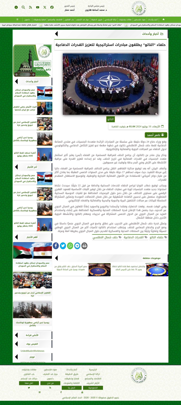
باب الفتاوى (69, 19)
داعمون (27, 19)
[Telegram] (77, 245)
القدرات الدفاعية (134, 237)
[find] (23, 7)
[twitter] (44, 7)
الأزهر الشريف (93, 383)
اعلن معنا (29, 383)
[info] (16, 7)
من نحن (50, 383)
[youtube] (37, 7)
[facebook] (52, 7)
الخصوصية (93, 388)
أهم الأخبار (32, 237)
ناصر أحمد (153, 135)
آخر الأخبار (32, 167)
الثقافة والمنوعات (71, 383)
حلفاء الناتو (157, 237)
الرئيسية (93, 370)
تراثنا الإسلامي (110, 19)
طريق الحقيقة (96, 19)
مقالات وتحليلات (125, 19)
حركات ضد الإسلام (29, 379)
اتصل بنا (71, 388)
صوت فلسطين (139, 19)
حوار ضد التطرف (82, 19)
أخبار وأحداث (153, 19)
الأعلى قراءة (32, 335)
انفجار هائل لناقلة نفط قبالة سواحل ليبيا (33, 25)
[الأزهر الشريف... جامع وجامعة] (32, 60)
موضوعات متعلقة (151, 258)
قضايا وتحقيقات (39, 19)
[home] (163, 19)
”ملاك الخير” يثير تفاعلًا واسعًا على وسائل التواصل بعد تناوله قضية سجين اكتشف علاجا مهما (97, 25)
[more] (17, 19)
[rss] (30, 7)
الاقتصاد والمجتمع (55, 19)
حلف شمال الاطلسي (106, 237)
